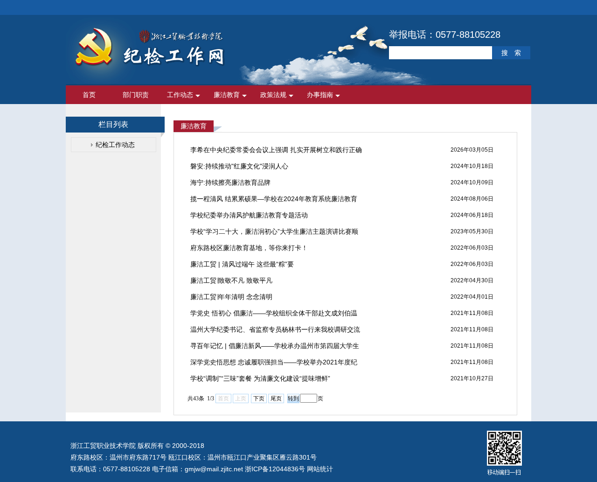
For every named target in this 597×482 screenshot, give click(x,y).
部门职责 (136, 94)
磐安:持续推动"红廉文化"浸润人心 (239, 166)
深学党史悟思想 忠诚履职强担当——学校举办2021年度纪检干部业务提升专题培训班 (273, 364)
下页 (258, 398)
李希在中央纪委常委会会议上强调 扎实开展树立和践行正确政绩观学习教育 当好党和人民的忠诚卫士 (276, 152)
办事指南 (320, 94)
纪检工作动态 (115, 144)
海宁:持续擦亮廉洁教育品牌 (230, 182)
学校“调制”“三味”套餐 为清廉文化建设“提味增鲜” (260, 378)
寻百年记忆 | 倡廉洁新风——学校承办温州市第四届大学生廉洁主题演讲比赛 (274, 348)
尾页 (276, 398)
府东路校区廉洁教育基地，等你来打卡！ (249, 247)
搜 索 (511, 52)
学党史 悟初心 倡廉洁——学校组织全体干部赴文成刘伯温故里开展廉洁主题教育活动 (273, 315)
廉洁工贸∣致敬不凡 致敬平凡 (231, 280)
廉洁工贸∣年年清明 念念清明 (231, 296)
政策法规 (273, 94)
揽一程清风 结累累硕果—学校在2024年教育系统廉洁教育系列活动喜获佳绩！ (273, 201)
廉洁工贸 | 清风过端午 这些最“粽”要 (242, 264)
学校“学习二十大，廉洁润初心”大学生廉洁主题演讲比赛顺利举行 (274, 234)
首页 (89, 94)
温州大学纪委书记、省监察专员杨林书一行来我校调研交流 (275, 329)
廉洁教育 (227, 94)
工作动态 (180, 94)
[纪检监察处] (150, 65)
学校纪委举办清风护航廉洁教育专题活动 (249, 215)
